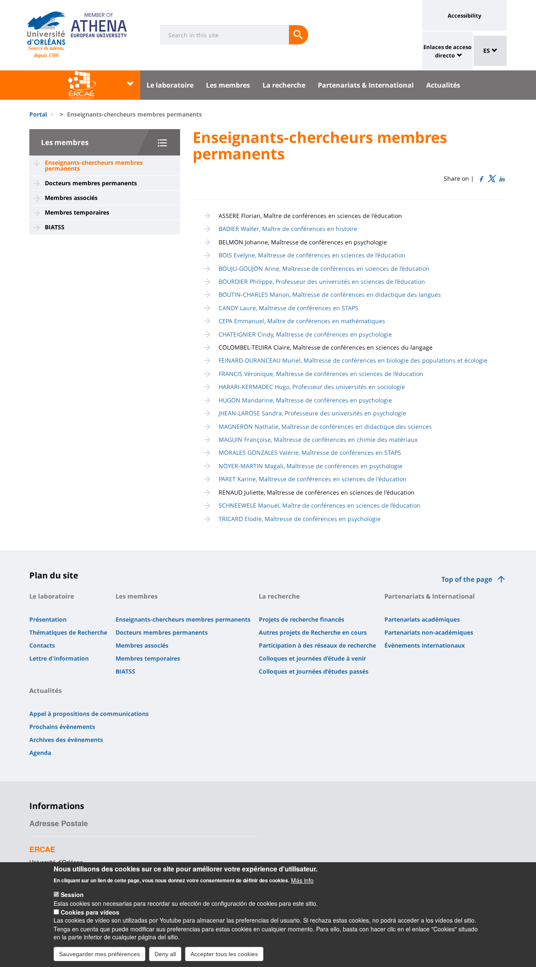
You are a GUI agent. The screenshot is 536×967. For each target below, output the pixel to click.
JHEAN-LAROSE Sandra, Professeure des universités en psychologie (312, 413)
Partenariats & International (366, 85)
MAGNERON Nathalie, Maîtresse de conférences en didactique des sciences (325, 426)
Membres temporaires (77, 212)
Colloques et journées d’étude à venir (312, 658)
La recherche (284, 85)
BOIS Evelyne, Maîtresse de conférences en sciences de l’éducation (312, 255)
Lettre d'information (59, 658)
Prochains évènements (62, 727)
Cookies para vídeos (90, 911)
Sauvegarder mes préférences (99, 953)
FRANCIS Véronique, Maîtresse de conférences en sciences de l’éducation (321, 374)
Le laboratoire (170, 85)
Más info (302, 880)
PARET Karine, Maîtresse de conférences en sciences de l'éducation (313, 479)
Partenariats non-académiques (428, 632)
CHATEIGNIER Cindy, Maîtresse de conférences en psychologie (305, 334)
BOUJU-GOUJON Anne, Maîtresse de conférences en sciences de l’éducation (324, 268)
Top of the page (466, 579)
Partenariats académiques (422, 619)
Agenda (40, 753)
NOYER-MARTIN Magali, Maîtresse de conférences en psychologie (310, 466)
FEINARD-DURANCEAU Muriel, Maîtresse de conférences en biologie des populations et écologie (353, 360)
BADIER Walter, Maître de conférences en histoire (288, 229)
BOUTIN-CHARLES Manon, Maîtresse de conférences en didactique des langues (330, 294)
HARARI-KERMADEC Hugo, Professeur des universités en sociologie (312, 387)
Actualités (443, 85)
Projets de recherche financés (301, 619)
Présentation (48, 619)
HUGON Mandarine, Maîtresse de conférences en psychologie (305, 400)
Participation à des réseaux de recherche (317, 645)
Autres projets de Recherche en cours (313, 632)
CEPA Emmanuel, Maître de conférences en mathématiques (302, 321)
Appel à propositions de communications (89, 714)
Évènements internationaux (424, 645)
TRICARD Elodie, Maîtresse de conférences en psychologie (300, 519)
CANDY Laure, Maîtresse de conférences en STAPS (288, 308)
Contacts (42, 645)
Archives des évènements (66, 740)
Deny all (165, 953)
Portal (38, 114)
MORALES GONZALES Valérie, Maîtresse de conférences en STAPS (310, 452)
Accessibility (464, 15)
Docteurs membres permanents (91, 183)
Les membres (228, 85)
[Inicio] (46, 28)
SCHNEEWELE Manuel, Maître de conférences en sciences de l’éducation (319, 505)
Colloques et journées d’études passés (313, 671)
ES (487, 50)
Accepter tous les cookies (224, 953)
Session (72, 894)
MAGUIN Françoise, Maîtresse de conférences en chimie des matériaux (318, 439)
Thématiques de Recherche (68, 632)
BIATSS (54, 227)
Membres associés (71, 198)
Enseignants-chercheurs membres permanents (94, 165)
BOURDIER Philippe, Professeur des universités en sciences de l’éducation (322, 281)
